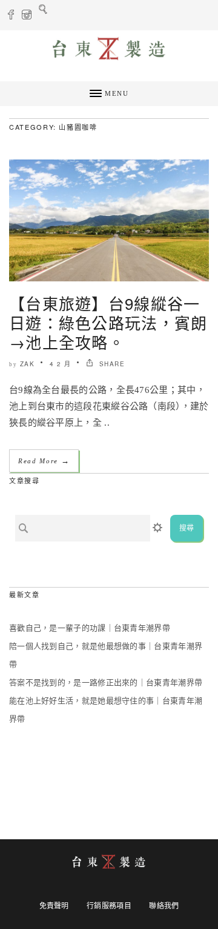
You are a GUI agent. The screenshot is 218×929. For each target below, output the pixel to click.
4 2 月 (60, 364)
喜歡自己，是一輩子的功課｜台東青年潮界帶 (89, 627)
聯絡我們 (164, 906)
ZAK (27, 364)
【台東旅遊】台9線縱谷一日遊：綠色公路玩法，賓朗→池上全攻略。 (108, 322)
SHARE (110, 364)
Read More (44, 460)
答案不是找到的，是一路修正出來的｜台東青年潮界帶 (105, 682)
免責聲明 (54, 906)
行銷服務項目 (109, 906)
